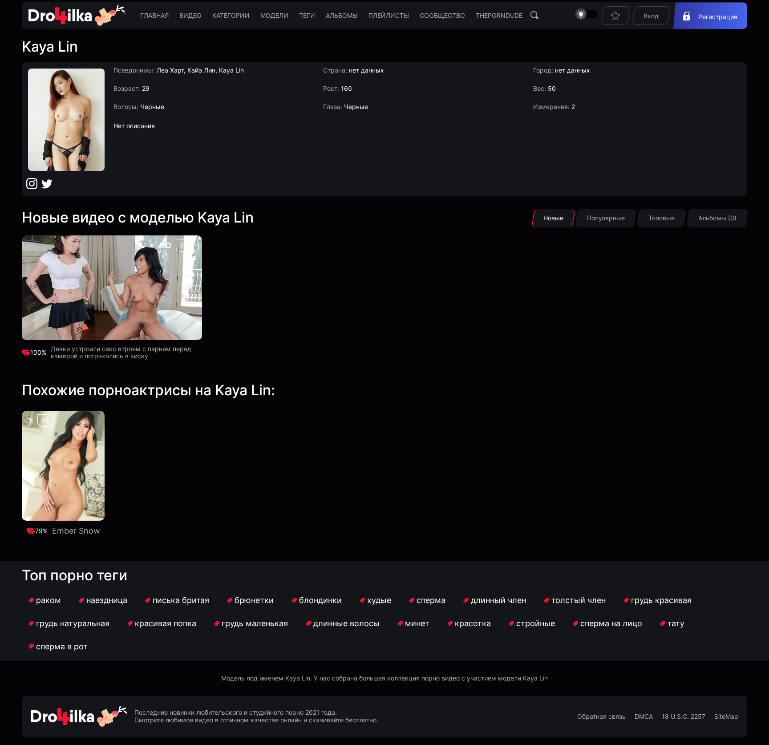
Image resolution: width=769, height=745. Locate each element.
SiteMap (726, 716)
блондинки (320, 600)
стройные (535, 623)
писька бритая (181, 600)
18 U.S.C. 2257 (683, 716)
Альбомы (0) (717, 218)
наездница (106, 600)
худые (379, 600)
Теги (307, 15)
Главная (154, 15)
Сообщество (442, 15)
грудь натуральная (72, 623)
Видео (190, 15)
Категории (231, 15)
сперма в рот (62, 646)
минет (417, 623)
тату (676, 623)
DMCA (644, 716)
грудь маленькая (255, 623)
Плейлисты (388, 15)
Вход (651, 16)
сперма (431, 600)
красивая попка (165, 623)
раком (48, 600)
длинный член (498, 600)
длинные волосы (346, 623)
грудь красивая (661, 600)
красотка (473, 623)
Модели (274, 15)
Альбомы (342, 15)
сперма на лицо (611, 623)
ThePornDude (499, 15)
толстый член (578, 600)
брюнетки (254, 600)
